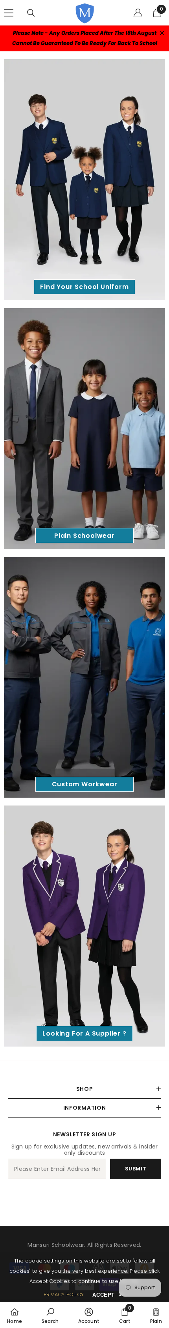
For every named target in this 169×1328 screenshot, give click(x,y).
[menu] (8, 13)
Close (162, 33)
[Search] (31, 13)
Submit (136, 1168)
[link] (50, 1315)
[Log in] (138, 13)
